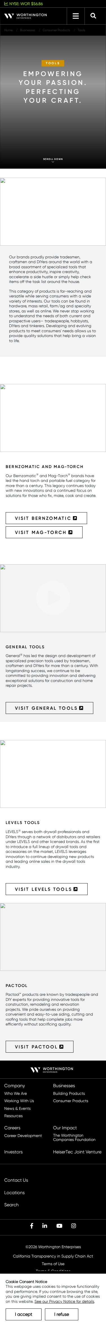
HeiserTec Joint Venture (77, 1152)
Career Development (23, 1136)
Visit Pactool (36, 1047)
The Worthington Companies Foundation (74, 1137)
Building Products (69, 1093)
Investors (13, 1152)
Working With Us (19, 1101)
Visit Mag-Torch (41, 532)
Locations (14, 1192)
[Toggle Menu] (76, 16)
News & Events (17, 1108)
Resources (13, 1116)
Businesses (64, 1085)
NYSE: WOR (25, 3)
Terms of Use (53, 1264)
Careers (12, 1127)
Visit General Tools (46, 708)
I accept (23, 1314)
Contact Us (16, 1180)
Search (11, 1204)
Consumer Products (70, 1101)
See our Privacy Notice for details (64, 1301)
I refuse (61, 1314)
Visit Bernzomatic (43, 518)
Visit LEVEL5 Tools (43, 889)
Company (14, 1085)
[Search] (93, 16)
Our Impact (65, 1127)
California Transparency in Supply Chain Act (53, 1256)
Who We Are (15, 1093)
